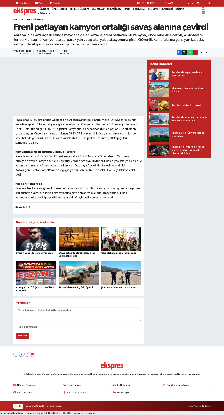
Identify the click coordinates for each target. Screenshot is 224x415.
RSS (20, 406)
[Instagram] (26, 354)
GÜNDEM (43, 9)
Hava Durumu (74, 385)
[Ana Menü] (203, 13)
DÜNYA (179, 9)
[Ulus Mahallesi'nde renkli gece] (121, 239)
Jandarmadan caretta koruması (119, 287)
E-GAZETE (43, 13)
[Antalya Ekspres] (24, 10)
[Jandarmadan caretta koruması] (121, 273)
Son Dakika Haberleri (77, 392)
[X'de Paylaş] (184, 52)
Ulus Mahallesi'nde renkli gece (118, 253)
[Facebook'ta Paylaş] (179, 52)
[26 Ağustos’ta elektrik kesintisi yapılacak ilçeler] (79, 239)
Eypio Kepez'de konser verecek (34, 253)
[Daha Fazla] (195, 52)
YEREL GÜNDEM (79, 9)
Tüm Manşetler (24, 392)
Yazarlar (57, 3)
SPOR (127, 9)
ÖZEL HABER (59, 9)
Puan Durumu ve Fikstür (178, 385)
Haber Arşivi (123, 392)
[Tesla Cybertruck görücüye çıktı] (79, 273)
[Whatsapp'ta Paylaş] (190, 52)
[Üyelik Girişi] (208, 3)
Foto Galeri (24, 3)
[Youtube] (32, 354)
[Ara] (203, 9)
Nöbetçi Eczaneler (26, 385)
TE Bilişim (206, 406)
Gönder (22, 335)
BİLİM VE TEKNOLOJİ (160, 9)
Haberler (18, 19)
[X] (21, 354)
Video (41, 3)
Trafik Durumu (123, 385)
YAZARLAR (98, 9)
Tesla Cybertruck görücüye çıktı (77, 287)
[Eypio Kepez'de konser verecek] (36, 239)
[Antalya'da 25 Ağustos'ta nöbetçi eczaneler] (36, 273)
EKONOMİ (139, 9)
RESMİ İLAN (114, 9)
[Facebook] (15, 354)
